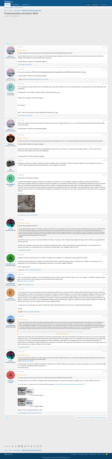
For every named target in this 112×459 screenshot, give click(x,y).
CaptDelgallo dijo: (23, 355)
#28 (106, 219)
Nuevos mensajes (9, 7)
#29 (106, 254)
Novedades (15, 4)
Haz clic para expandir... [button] (62, 334)
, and (29, 215)
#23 (106, 84)
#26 (106, 160)
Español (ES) (9, 454)
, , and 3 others (31, 270)
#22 (106, 69)
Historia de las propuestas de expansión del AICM (70, 384)
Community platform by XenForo (56, 457)
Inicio (103, 454)
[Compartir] (103, 47)
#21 (106, 47)
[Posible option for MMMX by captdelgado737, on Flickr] (26, 281)
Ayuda (99, 454)
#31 (106, 289)
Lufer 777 (8, 16)
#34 (106, 371)
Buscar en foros (19, 7)
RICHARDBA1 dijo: (23, 223)
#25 (106, 135)
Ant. (7, 43)
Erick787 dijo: (22, 319)
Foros (7, 4)
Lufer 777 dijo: (22, 138)
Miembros (25, 4)
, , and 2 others (34, 79)
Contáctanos (74, 454)
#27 (106, 175)
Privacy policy (92, 454)
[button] (20, 4)
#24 (106, 120)
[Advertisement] (56, 30)
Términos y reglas (83, 454)
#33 (106, 351)
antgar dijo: (22, 50)
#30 (106, 274)
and (26, 64)
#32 (106, 316)
